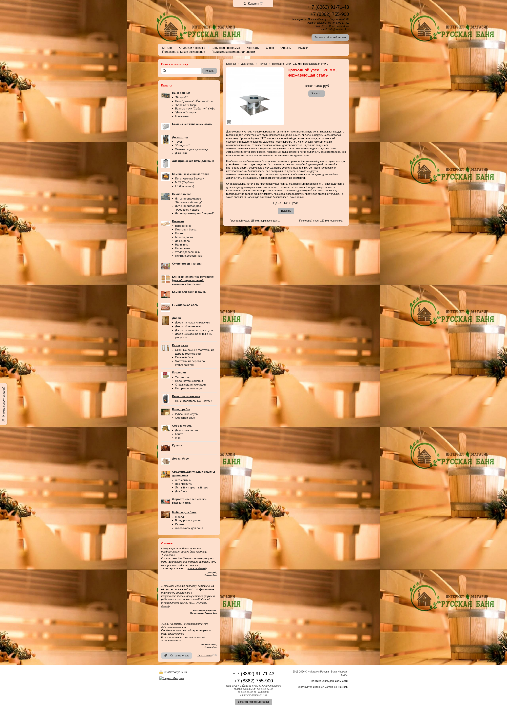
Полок (179, 233)
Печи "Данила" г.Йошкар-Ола (194, 101)
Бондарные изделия (188, 520)
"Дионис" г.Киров (185, 112)
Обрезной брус (185, 417)
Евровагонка (183, 225)
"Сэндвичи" (182, 145)
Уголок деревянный (187, 251)
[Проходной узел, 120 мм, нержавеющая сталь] (255, 96)
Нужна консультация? (3, 402)
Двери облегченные (188, 326)
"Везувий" (181, 97)
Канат (179, 434)
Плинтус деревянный (189, 255)
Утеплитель (182, 377)
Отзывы (286, 47)
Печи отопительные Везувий (193, 400)
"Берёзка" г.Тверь (186, 104)
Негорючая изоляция (189, 388)
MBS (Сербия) (184, 182)
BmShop (343, 686)
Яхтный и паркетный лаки (192, 487)
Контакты (253, 47)
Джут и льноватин (186, 430)
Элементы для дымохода (191, 149)
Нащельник (182, 248)
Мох (177, 437)
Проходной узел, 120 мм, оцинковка (320, 220)
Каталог (167, 47)
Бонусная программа (226, 47)
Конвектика (182, 116)
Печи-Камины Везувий (189, 178)
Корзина (253, 3)
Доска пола (182, 240)
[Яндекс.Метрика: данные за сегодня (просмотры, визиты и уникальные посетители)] (171, 678)
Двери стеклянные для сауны (194, 330)
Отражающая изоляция (190, 384)
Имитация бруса (185, 229)
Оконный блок (184, 357)
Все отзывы (204, 655)
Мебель (180, 516)
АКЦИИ (303, 47)
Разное (179, 524)
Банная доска (184, 237)
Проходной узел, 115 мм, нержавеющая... (255, 220)
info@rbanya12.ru (175, 671)
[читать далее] (196, 568)
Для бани (181, 491)
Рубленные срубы (186, 413)
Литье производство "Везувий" (194, 213)
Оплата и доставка (192, 47)
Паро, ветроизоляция (189, 380)
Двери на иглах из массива (192, 322)
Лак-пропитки (184, 483)
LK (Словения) (184, 186)
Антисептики (183, 480)
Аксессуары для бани (189, 528)
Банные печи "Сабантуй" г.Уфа (195, 108)
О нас (270, 47)
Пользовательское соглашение (183, 51)
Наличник (181, 244)
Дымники (181, 152)
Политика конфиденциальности (233, 51)
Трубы (179, 141)
